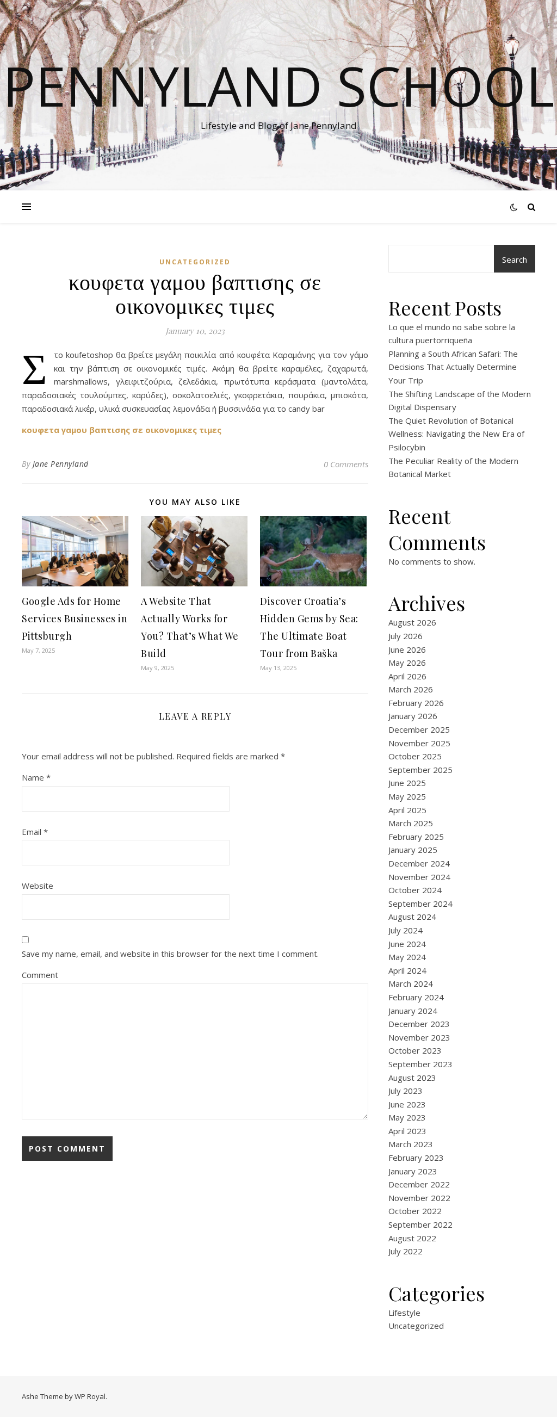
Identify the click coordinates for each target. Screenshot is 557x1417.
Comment (40, 974)
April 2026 (407, 676)
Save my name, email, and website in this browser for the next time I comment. (170, 953)
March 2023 (410, 1143)
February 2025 (416, 836)
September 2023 (420, 1064)
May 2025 (407, 796)
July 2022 (405, 1251)
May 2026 (407, 662)
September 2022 (420, 1224)
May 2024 (407, 956)
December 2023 (419, 1023)
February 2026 (416, 702)
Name (36, 777)
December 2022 (419, 1184)
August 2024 (412, 916)
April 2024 (407, 970)
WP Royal (90, 1396)
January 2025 (412, 849)
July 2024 (405, 930)
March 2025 (410, 823)
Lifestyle (404, 1312)
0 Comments (346, 464)
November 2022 (419, 1197)
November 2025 (419, 743)
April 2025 (407, 810)
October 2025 (415, 756)
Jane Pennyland (61, 464)
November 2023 (419, 1037)
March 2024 (410, 983)
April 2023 (407, 1130)
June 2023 (407, 1104)
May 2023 (407, 1117)
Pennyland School (278, 85)
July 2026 (405, 635)
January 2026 (412, 715)
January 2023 (412, 1171)
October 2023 (415, 1050)
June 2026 (407, 649)
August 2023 (412, 1077)
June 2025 (407, 782)
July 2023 (405, 1090)
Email (35, 831)
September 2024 (420, 903)
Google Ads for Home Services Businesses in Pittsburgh (74, 618)
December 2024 (419, 863)
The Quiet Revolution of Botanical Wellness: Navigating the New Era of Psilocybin (456, 434)
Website (37, 885)
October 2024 (415, 889)
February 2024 (416, 997)
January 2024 (412, 1010)
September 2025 (420, 769)
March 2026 (410, 689)
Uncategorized (195, 262)
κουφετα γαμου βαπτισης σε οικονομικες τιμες (121, 429)
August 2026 (412, 622)
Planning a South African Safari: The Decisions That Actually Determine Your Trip (453, 367)
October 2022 (415, 1210)
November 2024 (419, 876)
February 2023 (416, 1157)
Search (514, 259)
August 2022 (412, 1238)
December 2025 (419, 729)
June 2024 (407, 943)
